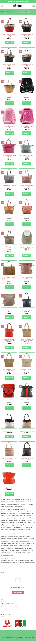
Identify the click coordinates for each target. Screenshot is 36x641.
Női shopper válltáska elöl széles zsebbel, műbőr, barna (26, 216)
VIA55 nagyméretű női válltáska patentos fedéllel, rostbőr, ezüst (27, 370)
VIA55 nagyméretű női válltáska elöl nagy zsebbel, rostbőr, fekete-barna (27, 431)
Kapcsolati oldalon (14, 610)
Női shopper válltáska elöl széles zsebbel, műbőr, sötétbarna (26, 186)
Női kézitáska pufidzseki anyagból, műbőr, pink (9, 156)
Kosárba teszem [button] (9, 42)
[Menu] (2, 6)
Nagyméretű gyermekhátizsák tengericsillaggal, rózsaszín (27, 126)
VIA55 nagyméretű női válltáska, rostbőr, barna (27, 278)
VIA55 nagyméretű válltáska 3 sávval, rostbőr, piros (9, 400)
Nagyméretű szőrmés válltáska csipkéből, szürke (9, 65)
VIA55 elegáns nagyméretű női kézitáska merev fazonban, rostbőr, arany (9, 278)
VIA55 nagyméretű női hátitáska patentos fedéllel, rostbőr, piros (27, 400)
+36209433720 (24, 1)
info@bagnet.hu (18, 606)
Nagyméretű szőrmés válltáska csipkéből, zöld (27, 65)
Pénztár (27, 635)
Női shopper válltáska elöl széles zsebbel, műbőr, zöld (9, 247)
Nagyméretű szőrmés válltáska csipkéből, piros (9, 35)
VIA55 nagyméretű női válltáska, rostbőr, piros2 (9, 488)
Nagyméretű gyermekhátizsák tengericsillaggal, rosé (9, 126)
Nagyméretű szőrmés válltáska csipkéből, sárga (9, 95)
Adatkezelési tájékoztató (12, 635)
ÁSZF (20, 635)
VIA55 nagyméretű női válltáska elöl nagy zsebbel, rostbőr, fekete (27, 459)
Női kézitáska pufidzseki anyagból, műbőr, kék (26, 156)
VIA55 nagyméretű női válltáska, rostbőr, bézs (9, 310)
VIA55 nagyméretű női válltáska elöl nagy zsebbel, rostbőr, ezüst (9, 431)
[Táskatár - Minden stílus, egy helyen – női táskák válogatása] (18, 6)
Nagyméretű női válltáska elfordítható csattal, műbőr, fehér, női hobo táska (26, 247)
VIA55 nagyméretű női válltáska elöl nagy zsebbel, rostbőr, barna (9, 459)
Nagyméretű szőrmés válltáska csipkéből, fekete (27, 35)
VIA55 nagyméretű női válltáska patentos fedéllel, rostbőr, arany (9, 370)
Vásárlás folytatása (18, 592)
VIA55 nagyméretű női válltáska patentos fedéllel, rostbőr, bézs (27, 340)
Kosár (23, 635)
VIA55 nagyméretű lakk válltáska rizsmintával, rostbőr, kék (27, 310)
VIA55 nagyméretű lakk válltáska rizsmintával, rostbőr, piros (9, 340)
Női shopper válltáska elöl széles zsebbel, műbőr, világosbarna (9, 216)
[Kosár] (33, 6)
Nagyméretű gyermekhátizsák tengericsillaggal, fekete (27, 95)
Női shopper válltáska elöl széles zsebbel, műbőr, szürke (9, 186)
